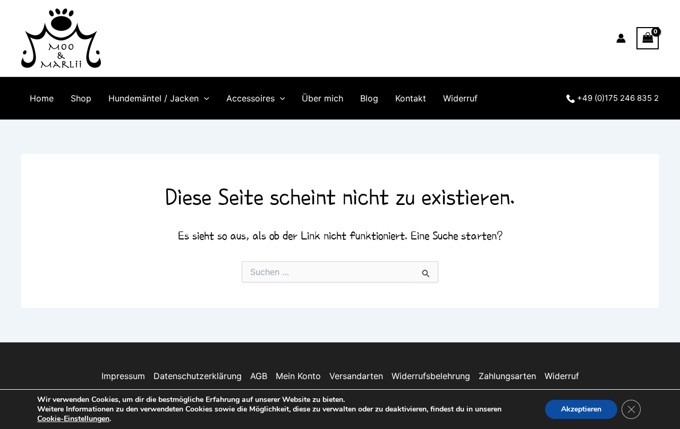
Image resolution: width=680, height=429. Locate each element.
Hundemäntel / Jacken (153, 98)
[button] (204, 98)
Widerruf (460, 98)
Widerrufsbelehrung (431, 376)
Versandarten (356, 376)
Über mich (322, 98)
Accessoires (250, 98)
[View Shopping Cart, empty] (647, 38)
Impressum (123, 376)
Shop (81, 98)
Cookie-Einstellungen (73, 419)
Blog (369, 98)
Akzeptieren (581, 409)
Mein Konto (298, 376)
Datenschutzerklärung (198, 376)
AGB (258, 376)
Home (42, 98)
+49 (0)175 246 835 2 (617, 98)
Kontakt (410, 98)
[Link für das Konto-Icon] (621, 38)
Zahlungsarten (507, 376)
